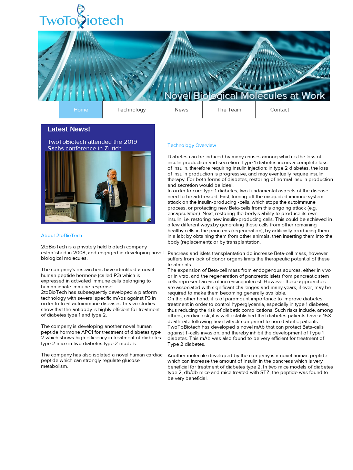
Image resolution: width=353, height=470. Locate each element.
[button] (131, 109)
